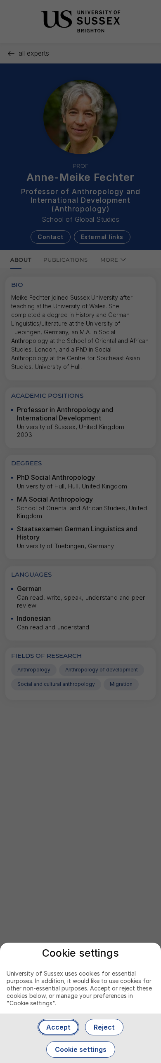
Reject (104, 1027)
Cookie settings (81, 1049)
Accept (58, 1027)
